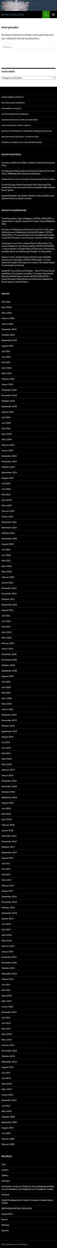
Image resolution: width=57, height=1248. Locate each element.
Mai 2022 (6, 560)
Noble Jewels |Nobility (13, 97)
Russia (5, 1219)
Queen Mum (7, 1214)
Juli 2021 (6, 615)
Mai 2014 (6, 1028)
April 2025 (7, 367)
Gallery (5, 1175)
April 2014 (7, 1034)
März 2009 (7, 1111)
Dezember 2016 (9, 896)
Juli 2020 (6, 681)
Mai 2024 (6, 428)
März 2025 (7, 373)
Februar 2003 (8, 1144)
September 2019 (9, 731)
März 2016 (7, 940)
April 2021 (7, 632)
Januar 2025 (7, 384)
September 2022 (9, 538)
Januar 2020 (7, 709)
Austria (5, 1169)
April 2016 (7, 935)
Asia (4, 1164)
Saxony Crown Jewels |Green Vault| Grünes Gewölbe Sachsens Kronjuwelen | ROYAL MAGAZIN (26, 258)
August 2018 (8, 803)
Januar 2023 (7, 516)
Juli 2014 (6, 1017)
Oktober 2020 (8, 665)
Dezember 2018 (9, 780)
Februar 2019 (8, 769)
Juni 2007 (6, 1133)
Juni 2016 (6, 924)
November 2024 (9, 395)
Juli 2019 (6, 742)
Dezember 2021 (9, 588)
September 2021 (9, 604)
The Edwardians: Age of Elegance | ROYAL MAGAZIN (26, 218)
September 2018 (9, 797)
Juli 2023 (6, 483)
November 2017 (9, 841)
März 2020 (7, 703)
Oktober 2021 (8, 599)
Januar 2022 (7, 582)
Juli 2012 (6, 1105)
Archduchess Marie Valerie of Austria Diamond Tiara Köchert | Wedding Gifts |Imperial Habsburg (28, 172)
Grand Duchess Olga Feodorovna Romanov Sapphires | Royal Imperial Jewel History (27, 280)
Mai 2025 (6, 362)
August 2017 (8, 858)
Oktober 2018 (8, 791)
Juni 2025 (6, 356)
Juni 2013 (6, 1078)
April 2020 (7, 698)
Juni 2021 (6, 621)
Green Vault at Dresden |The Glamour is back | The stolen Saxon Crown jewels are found (28, 262)
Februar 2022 (8, 577)
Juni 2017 (6, 869)
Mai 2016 (6, 929)
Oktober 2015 (8, 968)
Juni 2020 (6, 687)
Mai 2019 (6, 753)
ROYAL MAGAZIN (13, 14)
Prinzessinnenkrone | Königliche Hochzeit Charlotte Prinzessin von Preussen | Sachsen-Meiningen (28, 236)
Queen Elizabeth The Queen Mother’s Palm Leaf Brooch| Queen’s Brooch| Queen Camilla (28, 197)
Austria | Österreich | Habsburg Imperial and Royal (27, 131)
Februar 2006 (8, 1138)
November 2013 (9, 1050)
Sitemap (5, 1225)
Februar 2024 (8, 445)
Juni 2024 (6, 423)
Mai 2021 (6, 626)
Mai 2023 (6, 494)
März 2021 (7, 637)
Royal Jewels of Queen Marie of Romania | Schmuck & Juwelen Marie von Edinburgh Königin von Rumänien (28, 250)
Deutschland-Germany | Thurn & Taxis (20, 137)
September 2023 (9, 472)
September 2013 (9, 1061)
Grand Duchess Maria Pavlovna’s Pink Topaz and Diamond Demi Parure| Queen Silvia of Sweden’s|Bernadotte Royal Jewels (28, 187)
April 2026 (7, 307)
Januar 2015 (7, 1006)
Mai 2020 (6, 692)
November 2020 (9, 659)
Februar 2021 (8, 643)
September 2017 (9, 852)
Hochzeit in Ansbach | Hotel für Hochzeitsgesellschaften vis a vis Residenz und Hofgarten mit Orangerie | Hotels (28, 1187)
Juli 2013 (6, 1072)
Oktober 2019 (8, 725)
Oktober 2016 (8, 907)
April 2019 (7, 758)
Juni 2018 (6, 808)
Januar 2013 (7, 1094)
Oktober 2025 (8, 334)
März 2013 (7, 1089)
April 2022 (7, 566)
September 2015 (9, 973)
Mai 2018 (6, 814)
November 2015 (9, 962)
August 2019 (8, 736)
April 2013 (7, 1083)
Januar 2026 (7, 323)
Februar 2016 (8, 946)
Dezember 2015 (9, 957)
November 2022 (9, 527)
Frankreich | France (11, 108)
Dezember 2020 (9, 654)
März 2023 (7, 505)
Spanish (5, 1230)
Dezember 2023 (9, 456)
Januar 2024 (7, 450)
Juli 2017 (6, 863)
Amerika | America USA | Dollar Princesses (22, 142)
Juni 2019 (6, 747)
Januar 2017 (7, 891)
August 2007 (8, 1127)
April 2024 (7, 434)
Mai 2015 (6, 990)
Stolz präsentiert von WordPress (14, 1244)
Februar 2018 (8, 825)
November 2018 (9, 786)
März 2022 (7, 571)
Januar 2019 (7, 775)
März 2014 (7, 1039)
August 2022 (8, 544)
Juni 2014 (6, 1023)
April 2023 (7, 500)
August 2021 (8, 610)
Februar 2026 (8, 318)
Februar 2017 (8, 885)
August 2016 (8, 918)
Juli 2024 (6, 417)
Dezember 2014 (9, 1012)
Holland (5, 1194)
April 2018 (7, 819)
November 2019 (9, 720)
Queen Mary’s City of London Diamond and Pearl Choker (28, 179)
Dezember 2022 (9, 522)
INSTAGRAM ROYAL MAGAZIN (17, 1208)
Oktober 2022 (8, 533)
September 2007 (9, 1122)
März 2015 (7, 1001)
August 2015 (8, 979)
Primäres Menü (53, 14)
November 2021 (9, 593)
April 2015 (7, 995)
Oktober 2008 (8, 1116)
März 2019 (7, 764)
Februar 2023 (8, 511)
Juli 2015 (6, 984)
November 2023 (9, 461)
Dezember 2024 (9, 390)
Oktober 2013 (8, 1056)
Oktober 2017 (8, 847)
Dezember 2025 (9, 329)
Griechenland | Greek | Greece (16, 125)
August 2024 (8, 412)
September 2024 (9, 406)
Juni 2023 (6, 489)
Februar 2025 (8, 379)
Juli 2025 (6, 351)
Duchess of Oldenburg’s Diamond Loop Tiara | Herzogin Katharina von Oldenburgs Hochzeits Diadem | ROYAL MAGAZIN (28, 232)
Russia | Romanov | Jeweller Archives (20, 120)
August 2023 (8, 478)
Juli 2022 (6, 549)
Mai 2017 (6, 874)
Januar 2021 (7, 648)
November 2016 (9, 902)
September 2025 (9, 340)
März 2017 (7, 880)
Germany (6, 1180)
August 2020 (8, 676)
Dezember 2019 (9, 714)
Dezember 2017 (9, 836)
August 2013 (8, 1067)
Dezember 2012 (9, 1100)
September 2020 (9, 670)
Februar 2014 (8, 1045)
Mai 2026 (6, 301)
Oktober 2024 (8, 401)
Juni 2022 (6, 555)
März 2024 (7, 439)
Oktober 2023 (8, 467)
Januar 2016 (7, 951)
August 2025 (8, 345)
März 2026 (7, 312)
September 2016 (9, 913)
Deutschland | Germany (13, 103)
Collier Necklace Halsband (15, 114)
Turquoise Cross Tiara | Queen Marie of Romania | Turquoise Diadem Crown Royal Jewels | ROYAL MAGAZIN (28, 244)
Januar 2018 (7, 830)
